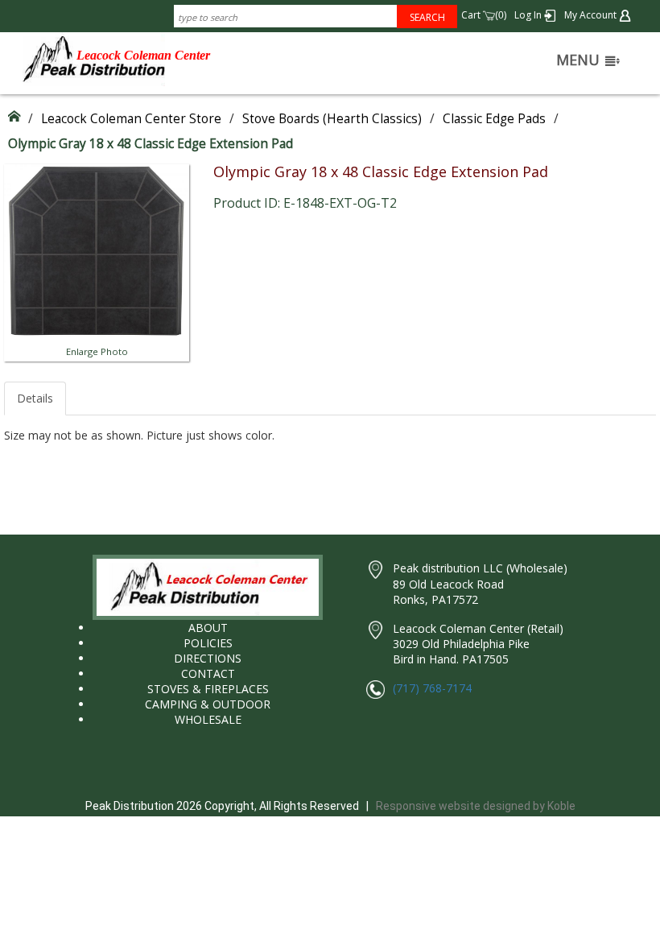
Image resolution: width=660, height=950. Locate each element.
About (208, 627)
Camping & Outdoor (207, 704)
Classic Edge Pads (494, 118)
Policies (208, 643)
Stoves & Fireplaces (208, 688)
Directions (207, 658)
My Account (591, 15)
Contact (208, 673)
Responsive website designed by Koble (475, 805)
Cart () (483, 15)
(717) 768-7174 (432, 688)
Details (35, 398)
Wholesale (208, 719)
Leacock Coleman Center (143, 55)
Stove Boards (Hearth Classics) (332, 118)
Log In (529, 15)
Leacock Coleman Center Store (131, 118)
